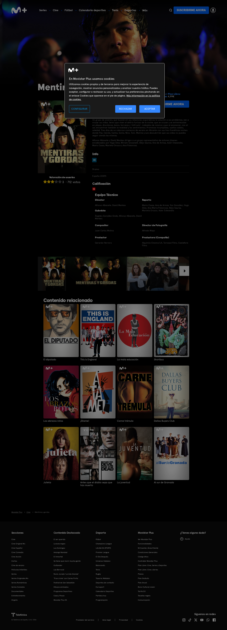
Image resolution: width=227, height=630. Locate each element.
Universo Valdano (103, 561)
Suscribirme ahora (191, 10)
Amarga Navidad (60, 552)
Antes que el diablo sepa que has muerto (96, 484)
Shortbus (159, 359)
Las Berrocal (59, 570)
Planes (140, 574)
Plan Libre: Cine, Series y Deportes (152, 565)
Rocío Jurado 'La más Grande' (66, 574)
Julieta (47, 482)
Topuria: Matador (103, 578)
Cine (55, 10)
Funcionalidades (144, 544)
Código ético (143, 557)
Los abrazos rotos (53, 421)
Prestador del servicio (85, 620)
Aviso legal (106, 620)
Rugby (98, 574)
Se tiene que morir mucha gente (67, 561)
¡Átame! (84, 421)
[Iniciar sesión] (213, 10)
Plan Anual (142, 583)
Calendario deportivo (92, 10)
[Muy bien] (60, 181)
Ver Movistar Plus (145, 539)
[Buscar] (170, 10)
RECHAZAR (125, 108)
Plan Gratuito (143, 578)
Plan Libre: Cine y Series (148, 570)
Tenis (115, 10)
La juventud (123, 482)
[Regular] (52, 181)
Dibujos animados (61, 587)
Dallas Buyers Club (164, 421)
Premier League (102, 552)
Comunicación (144, 600)
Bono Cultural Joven (146, 587)
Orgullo (14, 600)
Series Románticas (19, 583)
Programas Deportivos (63, 591)
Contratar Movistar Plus (148, 561)
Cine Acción (16, 557)
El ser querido (59, 539)
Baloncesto (100, 565)
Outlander (58, 565)
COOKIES (139, 620)
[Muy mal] (45, 181)
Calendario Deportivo (105, 591)
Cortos (14, 561)
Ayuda (187, 539)
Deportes (130, 10)
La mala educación (127, 359)
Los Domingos (59, 548)
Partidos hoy (101, 596)
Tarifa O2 (142, 591)
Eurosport (100, 587)
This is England (88, 359)
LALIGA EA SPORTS (103, 548)
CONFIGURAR (79, 108)
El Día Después (102, 557)
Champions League (104, 544)
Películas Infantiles (19, 570)
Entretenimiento (18, 596)
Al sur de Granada (164, 482)
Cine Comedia (17, 552)
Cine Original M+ (18, 544)
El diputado (49, 359)
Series (43, 10)
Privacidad (123, 620)
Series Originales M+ (19, 578)
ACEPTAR (149, 108)
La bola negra (59, 544)
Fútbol (69, 10)
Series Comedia (18, 587)
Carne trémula (125, 421)
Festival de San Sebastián (64, 583)
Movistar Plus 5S (60, 600)
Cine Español (16, 548)
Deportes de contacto (105, 583)
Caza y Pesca (59, 596)
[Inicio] (19, 10)
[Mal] (48, 181)
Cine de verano (17, 565)
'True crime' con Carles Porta (66, 578)
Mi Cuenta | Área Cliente (148, 548)
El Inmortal (58, 557)
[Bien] (56, 181)
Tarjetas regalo (144, 596)
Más (144, 10)
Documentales (17, 591)
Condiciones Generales (147, 552)
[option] (54, 274)
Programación (102, 600)
